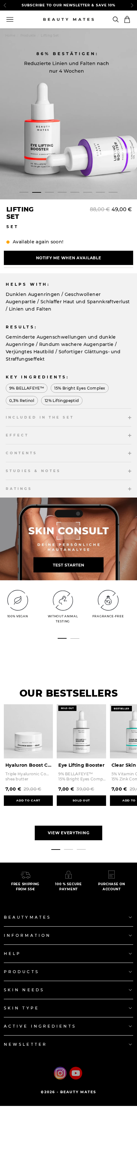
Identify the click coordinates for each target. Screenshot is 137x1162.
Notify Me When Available (68, 257)
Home (10, 35)
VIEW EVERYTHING (69, 832)
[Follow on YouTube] (75, 1073)
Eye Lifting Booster (81, 765)
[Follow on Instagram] (60, 1073)
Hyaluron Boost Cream (29, 765)
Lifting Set (50, 35)
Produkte (28, 35)
